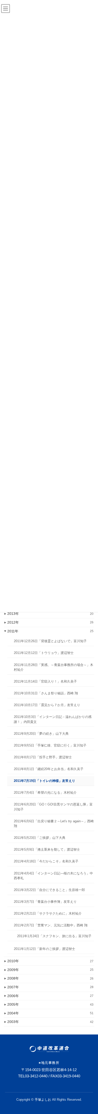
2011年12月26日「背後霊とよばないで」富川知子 (50, 641)
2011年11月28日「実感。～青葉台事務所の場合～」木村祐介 (53, 667)
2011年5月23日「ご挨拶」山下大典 (39, 838)
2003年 (50, 1022)
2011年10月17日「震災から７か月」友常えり (47, 705)
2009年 (50, 970)
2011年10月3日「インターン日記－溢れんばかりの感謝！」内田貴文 (52, 719)
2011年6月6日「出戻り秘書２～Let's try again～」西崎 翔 (54, 823)
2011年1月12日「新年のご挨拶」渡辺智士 (44, 949)
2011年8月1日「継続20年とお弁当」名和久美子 (48, 769)
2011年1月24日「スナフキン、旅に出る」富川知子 (54, 936)
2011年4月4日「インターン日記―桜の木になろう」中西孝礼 (53, 875)
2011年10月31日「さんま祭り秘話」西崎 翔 (46, 693)
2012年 (50, 622)
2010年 (50, 961)
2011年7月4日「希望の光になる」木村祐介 (45, 792)
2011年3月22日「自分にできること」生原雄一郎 (49, 890)
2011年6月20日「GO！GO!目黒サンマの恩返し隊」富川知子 (53, 806)
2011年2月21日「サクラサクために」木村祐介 (48, 913)
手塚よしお (43, 1099)
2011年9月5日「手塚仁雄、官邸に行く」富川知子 (50, 745)
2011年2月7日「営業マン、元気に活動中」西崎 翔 (50, 925)
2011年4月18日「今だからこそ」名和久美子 (46, 861)
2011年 (50, 631)
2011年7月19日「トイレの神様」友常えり (44, 781)
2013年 (50, 614)
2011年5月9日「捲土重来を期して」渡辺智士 (47, 850)
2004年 (50, 1013)
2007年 (50, 987)
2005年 (50, 1004)
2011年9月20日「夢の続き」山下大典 (41, 733)
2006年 (50, 996)
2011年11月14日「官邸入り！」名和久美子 (45, 681)
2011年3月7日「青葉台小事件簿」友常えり (45, 902)
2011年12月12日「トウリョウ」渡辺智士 (44, 653)
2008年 (50, 979)
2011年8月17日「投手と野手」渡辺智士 (43, 757)
